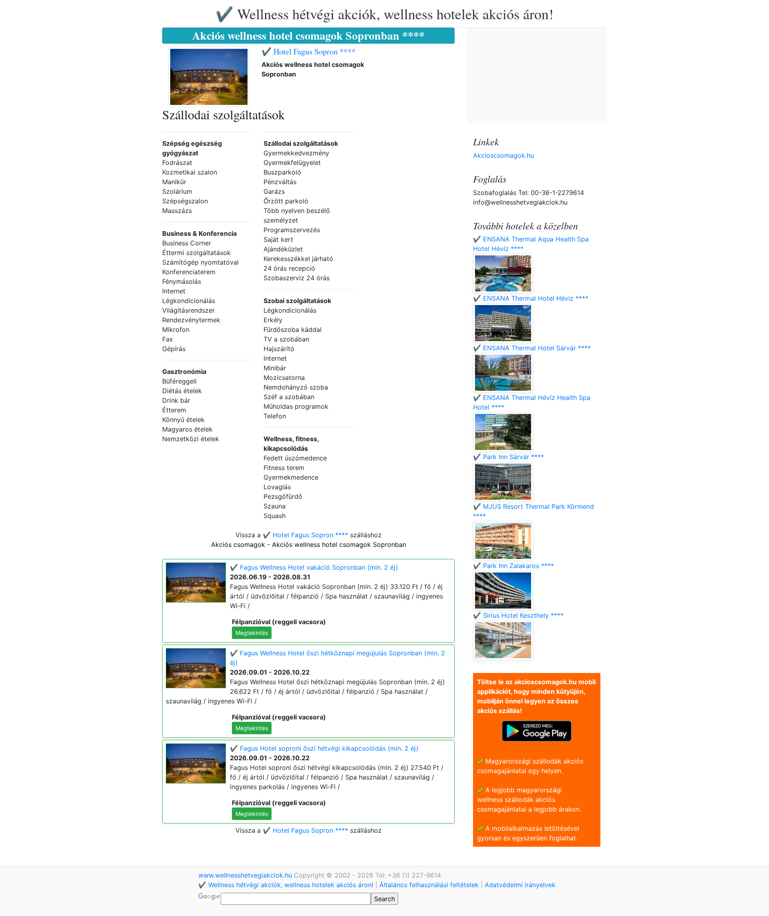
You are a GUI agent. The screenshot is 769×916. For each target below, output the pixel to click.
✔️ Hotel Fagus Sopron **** (309, 51)
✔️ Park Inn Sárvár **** (508, 457)
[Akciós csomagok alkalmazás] (537, 730)
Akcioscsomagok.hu (503, 155)
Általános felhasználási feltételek (429, 885)
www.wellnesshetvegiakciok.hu (246, 875)
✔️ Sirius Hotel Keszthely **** (518, 615)
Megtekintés (252, 632)
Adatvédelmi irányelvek (520, 885)
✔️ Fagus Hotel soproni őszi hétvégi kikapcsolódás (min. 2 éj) (324, 748)
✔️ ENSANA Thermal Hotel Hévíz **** (530, 298)
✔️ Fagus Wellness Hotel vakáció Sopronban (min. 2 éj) (314, 567)
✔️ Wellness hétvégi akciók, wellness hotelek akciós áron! (384, 13)
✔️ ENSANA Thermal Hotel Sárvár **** (532, 348)
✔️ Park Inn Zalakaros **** (513, 566)
